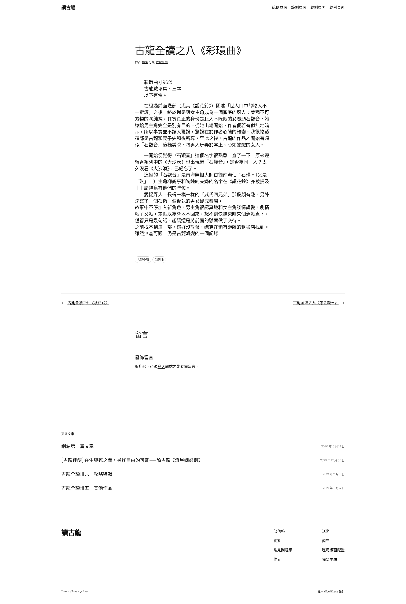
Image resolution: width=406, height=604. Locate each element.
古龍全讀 (162, 62)
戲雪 (145, 62)
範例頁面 (279, 7)
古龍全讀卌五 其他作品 (86, 488)
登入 (161, 366)
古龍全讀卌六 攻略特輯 (86, 474)
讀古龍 (68, 7)
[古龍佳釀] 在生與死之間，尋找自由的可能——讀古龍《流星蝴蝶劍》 (132, 460)
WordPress (331, 591)
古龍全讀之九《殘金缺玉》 (316, 302)
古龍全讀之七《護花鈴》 (88, 302)
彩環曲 (159, 260)
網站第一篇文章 (77, 446)
